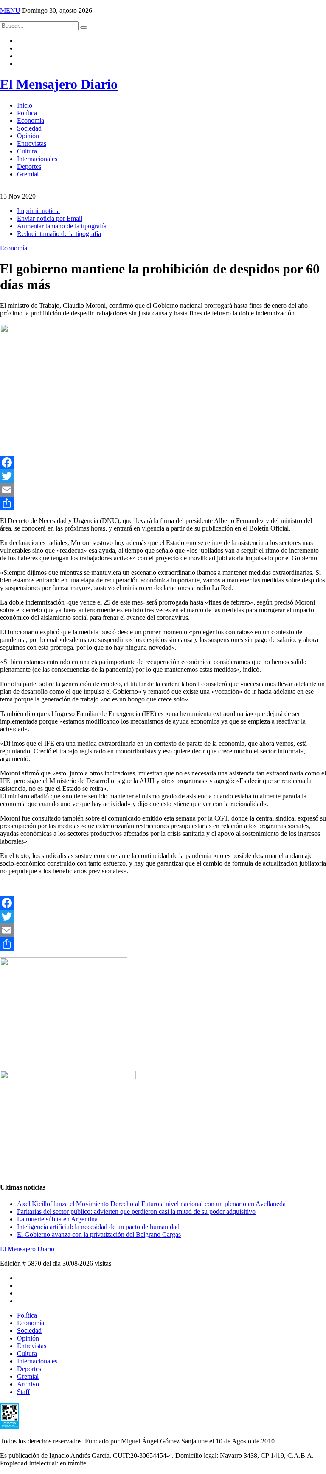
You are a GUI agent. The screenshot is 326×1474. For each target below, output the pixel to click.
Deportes (29, 166)
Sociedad (29, 128)
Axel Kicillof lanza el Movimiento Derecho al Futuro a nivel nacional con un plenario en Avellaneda (151, 1203)
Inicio (24, 105)
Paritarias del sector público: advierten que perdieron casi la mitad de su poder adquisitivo (136, 1211)
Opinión (28, 135)
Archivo (28, 1384)
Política (27, 112)
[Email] (163, 490)
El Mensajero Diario (59, 84)
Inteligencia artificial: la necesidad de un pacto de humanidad (98, 1226)
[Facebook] (163, 462)
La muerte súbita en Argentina (57, 1219)
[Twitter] (163, 476)
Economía (30, 120)
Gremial (28, 174)
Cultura (27, 151)
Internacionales (37, 158)
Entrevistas (31, 143)
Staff (23, 1391)
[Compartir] (163, 503)
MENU (10, 10)
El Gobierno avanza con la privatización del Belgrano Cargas (99, 1234)
